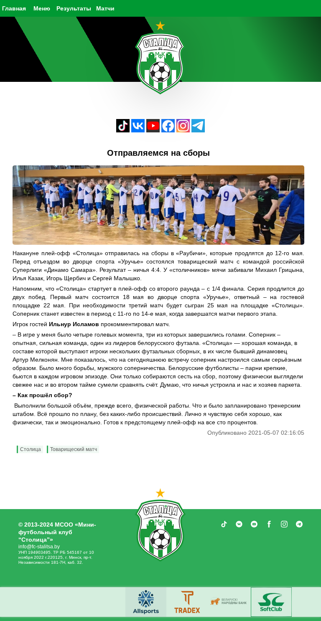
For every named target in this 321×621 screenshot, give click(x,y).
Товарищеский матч (73, 449)
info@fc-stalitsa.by (39, 547)
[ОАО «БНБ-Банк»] (229, 602)
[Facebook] (168, 130)
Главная (14, 8)
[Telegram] (198, 130)
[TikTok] (123, 130)
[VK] (138, 130)
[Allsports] (145, 602)
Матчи (105, 8)
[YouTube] (153, 130)
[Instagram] (183, 130)
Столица (30, 449)
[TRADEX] (187, 602)
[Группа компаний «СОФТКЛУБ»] (271, 602)
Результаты (73, 8)
